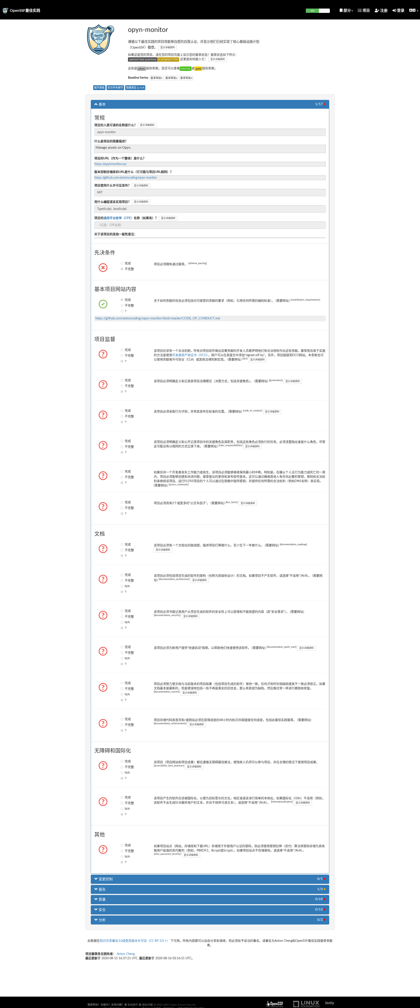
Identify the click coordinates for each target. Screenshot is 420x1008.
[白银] (141, 68)
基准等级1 (156, 78)
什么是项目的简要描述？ (111, 141)
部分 (347, 10)
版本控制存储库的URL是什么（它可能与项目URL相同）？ (133, 172)
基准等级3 (186, 78)
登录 (400, 10)
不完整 (128, 269)
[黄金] (198, 68)
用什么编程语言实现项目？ (112, 202)
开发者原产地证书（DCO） (190, 355)
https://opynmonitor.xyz (110, 164)
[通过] (185, 68)
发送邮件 (133, 1004)
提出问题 (147, 1004)
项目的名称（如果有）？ (126, 218)
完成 (128, 263)
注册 (383, 10)
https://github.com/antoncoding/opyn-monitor (125, 177)
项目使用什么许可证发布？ (112, 185)
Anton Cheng (126, 954)
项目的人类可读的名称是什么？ (115, 125)
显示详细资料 (167, 47)
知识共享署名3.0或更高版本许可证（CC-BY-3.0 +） (135, 940)
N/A (127, 586)
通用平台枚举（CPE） (118, 218)
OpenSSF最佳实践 (25, 10)
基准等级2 (171, 78)
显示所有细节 (115, 87)
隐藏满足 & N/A (135, 87)
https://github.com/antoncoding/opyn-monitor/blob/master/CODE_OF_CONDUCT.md (157, 318)
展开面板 (99, 87)
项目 (366, 10)
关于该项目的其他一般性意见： (115, 234)
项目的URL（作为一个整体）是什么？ (120, 158)
